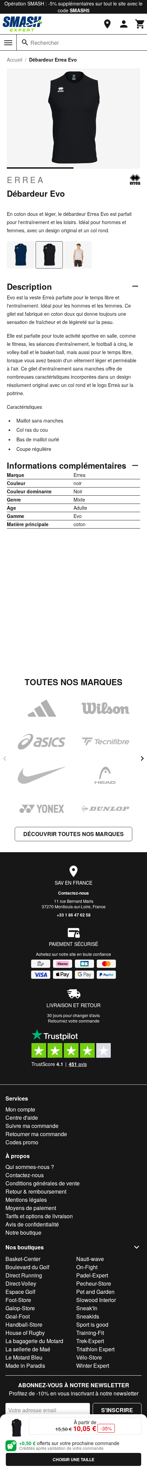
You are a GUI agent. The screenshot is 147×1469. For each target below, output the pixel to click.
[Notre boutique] (107, 23)
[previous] (5, 758)
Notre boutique (23, 1232)
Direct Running (23, 1275)
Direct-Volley (20, 1283)
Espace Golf (20, 1292)
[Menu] (8, 43)
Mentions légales (26, 1200)
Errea (26, 179)
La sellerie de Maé (27, 1349)
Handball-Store (23, 1324)
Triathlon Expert (95, 1349)
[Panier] (140, 23)
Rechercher (44, 43)
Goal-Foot (17, 1316)
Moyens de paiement (30, 1208)
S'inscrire (117, 1410)
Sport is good (92, 1324)
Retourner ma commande (36, 1134)
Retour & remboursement (35, 1191)
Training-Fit (90, 1333)
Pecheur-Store (93, 1283)
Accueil (14, 59)
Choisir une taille (73, 1459)
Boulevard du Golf (27, 1267)
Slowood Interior (96, 1300)
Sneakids (87, 1316)
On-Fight (86, 1267)
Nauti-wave (90, 1259)
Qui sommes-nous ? (29, 1167)
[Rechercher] (25, 42)
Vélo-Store (89, 1357)
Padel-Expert (92, 1275)
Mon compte (20, 1109)
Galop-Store (20, 1308)
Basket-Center (22, 1259)
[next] (142, 758)
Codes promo (21, 1142)
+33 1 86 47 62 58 (74, 915)
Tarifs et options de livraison (39, 1216)
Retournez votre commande (73, 1021)
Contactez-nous (73, 893)
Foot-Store (18, 1300)
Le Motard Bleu (23, 1357)
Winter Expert (92, 1365)
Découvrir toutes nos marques (73, 834)
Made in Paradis (25, 1365)
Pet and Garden (95, 1292)
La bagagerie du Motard (34, 1341)
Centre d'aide (21, 1117)
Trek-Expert (90, 1341)
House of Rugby (25, 1333)
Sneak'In (86, 1308)
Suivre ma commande (31, 1126)
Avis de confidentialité (32, 1224)
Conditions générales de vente (42, 1183)
